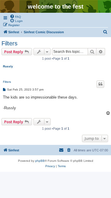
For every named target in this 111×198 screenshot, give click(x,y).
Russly (8, 66)
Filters (9, 43)
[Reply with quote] (100, 84)
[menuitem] (15, 16)
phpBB (40, 160)
